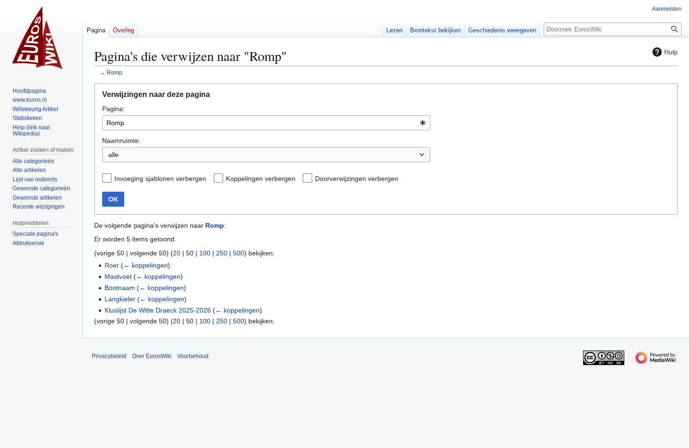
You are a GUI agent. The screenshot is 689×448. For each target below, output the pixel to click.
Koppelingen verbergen (260, 178)
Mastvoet (118, 276)
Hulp (671, 52)
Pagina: (113, 108)
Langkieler (120, 299)
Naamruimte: (121, 140)
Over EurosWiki (152, 356)
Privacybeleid (109, 356)
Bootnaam (120, 287)
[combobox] (266, 122)
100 (204, 253)
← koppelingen (145, 265)
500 (238, 253)
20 (176, 253)
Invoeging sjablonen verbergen (160, 178)
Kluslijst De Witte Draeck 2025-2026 (158, 310)
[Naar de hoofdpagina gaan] (41, 37)
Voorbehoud (193, 356)
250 (221, 253)
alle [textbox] (113, 154)
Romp (114, 72)
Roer (112, 265)
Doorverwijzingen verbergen (356, 178)
